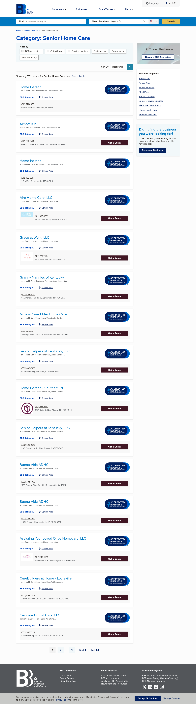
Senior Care (145, 83)
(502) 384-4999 (28, 482)
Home (19, 30)
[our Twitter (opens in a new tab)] (144, 688)
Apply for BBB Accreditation (115, 681)
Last (93, 650)
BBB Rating (27, 57)
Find (21, 21)
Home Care (144, 78)
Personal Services (148, 114)
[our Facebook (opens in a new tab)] (156, 688)
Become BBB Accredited (158, 57)
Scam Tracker (106, 9)
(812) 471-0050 (27, 104)
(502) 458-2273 (28, 595)
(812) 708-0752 (27, 141)
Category (116, 51)
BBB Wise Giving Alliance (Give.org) (160, 678)
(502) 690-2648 (28, 445)
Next (81, 650)
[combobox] (55, 21)
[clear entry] (145, 21)
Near (94, 21)
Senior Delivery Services (151, 101)
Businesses (81, 9)
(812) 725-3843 (27, 331)
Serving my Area (80, 51)
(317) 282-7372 (41, 557)
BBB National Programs (153, 681)
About (128, 9)
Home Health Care (148, 110)
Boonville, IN (78, 76)
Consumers (58, 9)
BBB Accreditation (110, 678)
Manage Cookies (171, 698)
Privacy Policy (62, 699)
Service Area (47, 97)
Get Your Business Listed (113, 675)
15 (73, 650)
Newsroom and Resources (114, 683)
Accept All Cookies (148, 698)
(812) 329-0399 (41, 216)
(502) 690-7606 (28, 368)
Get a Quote (56, 51)
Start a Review (67, 678)
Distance (98, 51)
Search (171, 21)
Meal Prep (144, 92)
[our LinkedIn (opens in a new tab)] (150, 688)
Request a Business (152, 150)
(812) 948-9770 (41, 406)
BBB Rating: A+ (27, 171)
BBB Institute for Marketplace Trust (159, 675)
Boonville (36, 30)
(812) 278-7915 (41, 256)
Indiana (27, 30)
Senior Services (146, 87)
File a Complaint (68, 681)
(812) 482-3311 (27, 178)
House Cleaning (147, 96)
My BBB (172, 3)
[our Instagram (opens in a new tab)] (161, 688)
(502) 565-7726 (28, 632)
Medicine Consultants (150, 105)
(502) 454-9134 (28, 294)
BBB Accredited (33, 51)
